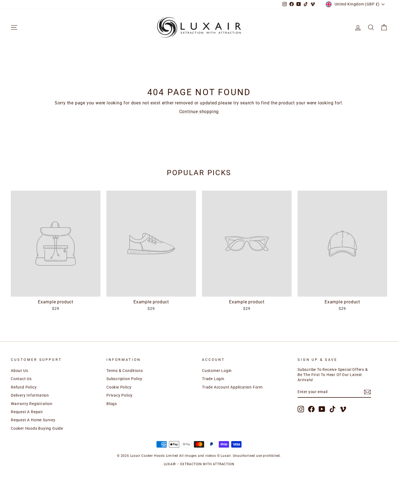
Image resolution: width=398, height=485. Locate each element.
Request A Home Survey (33, 420)
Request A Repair (27, 412)
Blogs (111, 404)
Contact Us (21, 379)
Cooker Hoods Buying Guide (37, 428)
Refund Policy (24, 387)
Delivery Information (30, 395)
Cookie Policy (118, 387)
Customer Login (217, 370)
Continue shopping (199, 111)
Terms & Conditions (124, 370)
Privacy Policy (119, 395)
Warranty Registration (32, 404)
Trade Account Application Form (232, 387)
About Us (19, 370)
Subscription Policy (124, 379)
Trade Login (213, 379)
